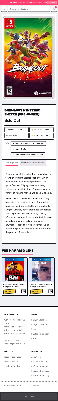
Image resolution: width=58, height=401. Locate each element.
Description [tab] (12, 162)
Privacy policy (39, 361)
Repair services (12, 357)
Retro (34, 338)
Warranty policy (40, 375)
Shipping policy (40, 371)
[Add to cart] (23, 291)
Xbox (33, 329)
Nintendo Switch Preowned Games (28, 154)
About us (36, 357)
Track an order (12, 366)
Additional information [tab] (32, 162)
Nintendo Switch (20, 149)
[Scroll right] (52, 277)
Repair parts (11, 361)
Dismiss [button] (52, 2)
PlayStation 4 (39, 324)
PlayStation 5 (39, 320)
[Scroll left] (5, 277)
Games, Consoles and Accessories (28, 143)
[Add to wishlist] (51, 19)
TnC (21, 232)
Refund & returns (40, 366)
